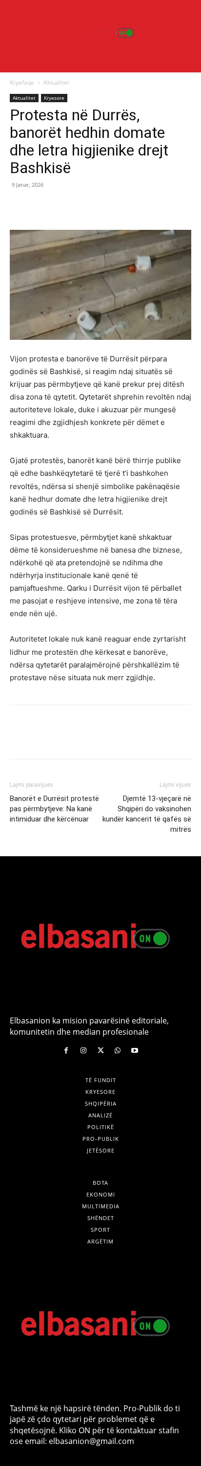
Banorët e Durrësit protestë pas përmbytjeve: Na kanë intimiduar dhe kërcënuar (54, 808)
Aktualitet (56, 82)
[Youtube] (135, 1050)
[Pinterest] (64, 207)
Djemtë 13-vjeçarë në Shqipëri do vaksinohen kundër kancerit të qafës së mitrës (146, 814)
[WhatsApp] (87, 207)
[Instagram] (83, 1050)
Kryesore (54, 97)
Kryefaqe (22, 82)
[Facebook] (19, 207)
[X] (42, 207)
